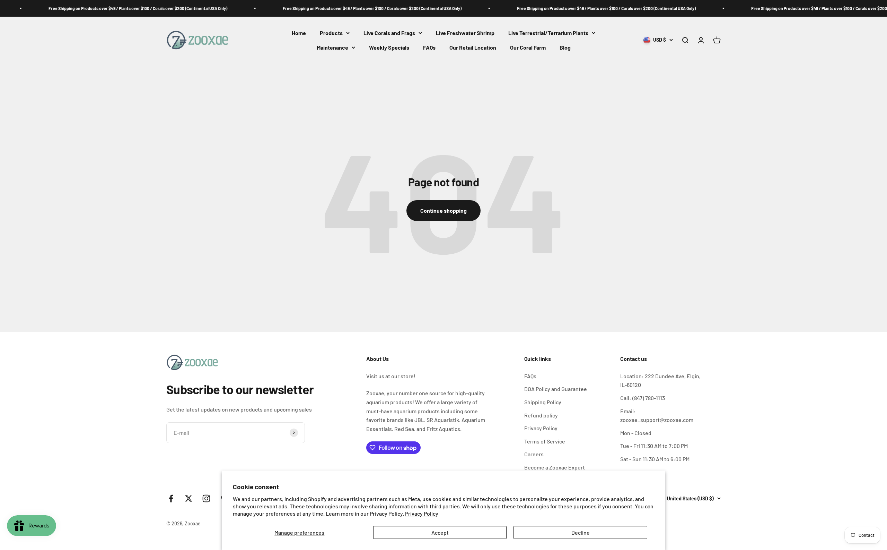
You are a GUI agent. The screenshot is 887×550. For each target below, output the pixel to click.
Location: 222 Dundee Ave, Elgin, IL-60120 (660, 380)
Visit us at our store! (390, 376)
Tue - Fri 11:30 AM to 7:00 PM (654, 445)
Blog (565, 47)
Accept (440, 532)
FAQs (429, 47)
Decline (580, 532)
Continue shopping (443, 210)
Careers (534, 454)
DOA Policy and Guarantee (555, 389)
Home (299, 32)
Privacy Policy (421, 513)
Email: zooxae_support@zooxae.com (656, 415)
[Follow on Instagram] (206, 498)
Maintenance (332, 47)
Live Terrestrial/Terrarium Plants (548, 32)
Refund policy (541, 415)
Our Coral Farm (528, 47)
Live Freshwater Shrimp (465, 32)
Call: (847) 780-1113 (642, 398)
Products (331, 32)
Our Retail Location (472, 47)
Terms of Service (544, 441)
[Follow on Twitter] (188, 498)
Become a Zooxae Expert (554, 467)
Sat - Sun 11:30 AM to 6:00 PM (655, 459)
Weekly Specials (389, 47)
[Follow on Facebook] (171, 498)
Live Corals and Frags (389, 32)
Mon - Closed (635, 433)
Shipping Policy (542, 402)
